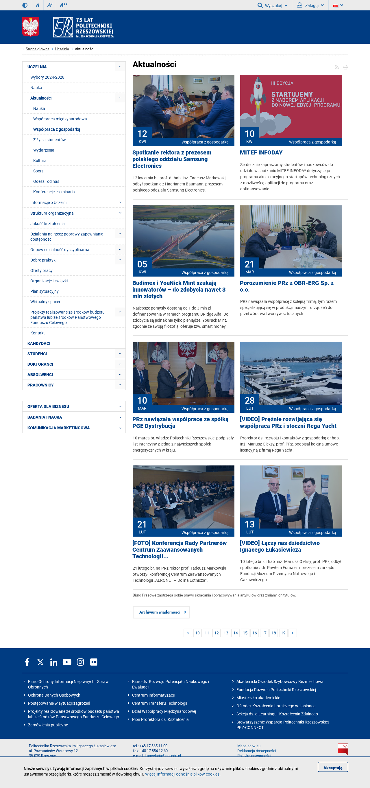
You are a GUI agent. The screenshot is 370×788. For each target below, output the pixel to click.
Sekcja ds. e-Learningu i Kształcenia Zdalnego (277, 714)
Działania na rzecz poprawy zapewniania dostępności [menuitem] (66, 236)
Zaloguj (311, 5)
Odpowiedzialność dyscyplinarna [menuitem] (59, 249)
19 (283, 633)
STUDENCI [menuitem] (37, 353)
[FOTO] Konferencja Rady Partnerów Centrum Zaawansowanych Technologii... (179, 550)
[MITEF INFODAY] (291, 107)
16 (254, 633)
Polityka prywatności (254, 755)
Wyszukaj (273, 5)
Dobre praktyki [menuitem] (43, 260)
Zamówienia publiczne (48, 725)
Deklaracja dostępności (256, 750)
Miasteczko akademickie (258, 697)
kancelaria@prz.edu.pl (163, 755)
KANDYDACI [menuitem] (38, 343)
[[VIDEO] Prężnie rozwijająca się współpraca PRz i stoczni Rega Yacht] (291, 374)
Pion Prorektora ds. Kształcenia (160, 719)
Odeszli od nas (46, 181)
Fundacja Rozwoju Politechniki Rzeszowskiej (276, 689)
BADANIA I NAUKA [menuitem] (44, 417)
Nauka (39, 108)
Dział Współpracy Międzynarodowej (164, 711)
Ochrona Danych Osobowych (54, 695)
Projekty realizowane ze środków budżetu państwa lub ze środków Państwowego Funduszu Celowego (73, 713)
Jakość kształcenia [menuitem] (47, 223)
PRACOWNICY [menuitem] (40, 385)
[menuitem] (120, 66)
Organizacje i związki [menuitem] (49, 280)
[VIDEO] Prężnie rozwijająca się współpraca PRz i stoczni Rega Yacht (288, 422)
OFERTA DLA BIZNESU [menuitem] (48, 406)
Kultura (40, 160)
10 (197, 633)
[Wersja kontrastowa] (25, 5)
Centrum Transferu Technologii (159, 703)
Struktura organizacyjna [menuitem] (52, 213)
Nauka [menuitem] (36, 87)
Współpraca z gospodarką (205, 142)
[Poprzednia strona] (188, 633)
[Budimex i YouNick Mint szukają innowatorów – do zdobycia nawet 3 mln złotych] (183, 237)
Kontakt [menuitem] (37, 333)
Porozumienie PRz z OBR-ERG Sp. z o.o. (287, 286)
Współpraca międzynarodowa (60, 118)
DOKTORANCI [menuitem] (40, 364)
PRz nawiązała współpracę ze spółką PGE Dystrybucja (180, 422)
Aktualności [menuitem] (40, 98)
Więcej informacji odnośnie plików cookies (182, 774)
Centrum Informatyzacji (153, 695)
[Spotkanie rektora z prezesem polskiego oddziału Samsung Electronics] (183, 107)
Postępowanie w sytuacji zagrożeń (59, 703)
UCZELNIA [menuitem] (37, 67)
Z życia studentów (49, 139)
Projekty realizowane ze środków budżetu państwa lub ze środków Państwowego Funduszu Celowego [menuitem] (67, 317)
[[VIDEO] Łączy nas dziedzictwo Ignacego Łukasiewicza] (291, 497)
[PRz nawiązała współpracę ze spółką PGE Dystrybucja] (183, 374)
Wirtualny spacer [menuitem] (45, 301)
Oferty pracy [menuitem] (41, 270)
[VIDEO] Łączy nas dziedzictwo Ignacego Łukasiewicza (280, 546)
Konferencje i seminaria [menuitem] (54, 191)
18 (273, 633)
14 (235, 633)
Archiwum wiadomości (159, 612)
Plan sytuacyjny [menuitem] (44, 291)
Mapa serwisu (248, 745)
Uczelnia (62, 49)
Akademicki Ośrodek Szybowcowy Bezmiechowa (279, 681)
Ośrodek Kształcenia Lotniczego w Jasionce (275, 705)
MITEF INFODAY (261, 152)
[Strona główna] (68, 27)
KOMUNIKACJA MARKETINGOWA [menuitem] (58, 428)
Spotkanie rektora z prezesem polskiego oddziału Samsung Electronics (171, 159)
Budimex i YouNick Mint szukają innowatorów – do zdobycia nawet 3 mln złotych (179, 290)
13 (226, 633)
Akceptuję (333, 767)
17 (264, 633)
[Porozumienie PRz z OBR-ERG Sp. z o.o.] (291, 237)
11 (207, 633)
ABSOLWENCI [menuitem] (40, 374)
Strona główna (37, 49)
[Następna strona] (292, 633)
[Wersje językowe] (338, 5)
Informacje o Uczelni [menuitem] (48, 202)
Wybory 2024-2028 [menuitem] (47, 77)
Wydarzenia (43, 150)
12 (216, 633)
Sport (38, 171)
